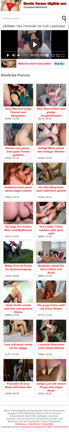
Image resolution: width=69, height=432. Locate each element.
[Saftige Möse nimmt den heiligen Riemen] (51, 145)
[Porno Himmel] (34, 10)
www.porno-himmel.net (33, 426)
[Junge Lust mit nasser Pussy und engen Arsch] (51, 380)
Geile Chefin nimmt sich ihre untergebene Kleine (18, 309)
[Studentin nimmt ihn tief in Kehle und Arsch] (51, 262)
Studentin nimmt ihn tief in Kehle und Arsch (51, 269)
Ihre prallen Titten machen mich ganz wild (51, 230)
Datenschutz (61, 426)
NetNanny (20, 424)
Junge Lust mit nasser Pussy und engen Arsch (51, 387)
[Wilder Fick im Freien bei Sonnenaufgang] (18, 262)
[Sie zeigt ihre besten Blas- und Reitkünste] (18, 223)
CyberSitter (47, 424)
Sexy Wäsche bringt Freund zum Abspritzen (18, 112)
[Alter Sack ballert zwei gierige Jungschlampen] (51, 105)
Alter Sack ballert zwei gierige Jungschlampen (51, 112)
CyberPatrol (34, 424)
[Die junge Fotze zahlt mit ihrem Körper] (51, 302)
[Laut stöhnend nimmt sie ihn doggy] (18, 341)
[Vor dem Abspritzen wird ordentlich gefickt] (51, 184)
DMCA (49, 426)
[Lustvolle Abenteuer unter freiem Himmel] (51, 341)
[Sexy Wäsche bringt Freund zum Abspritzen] (18, 105)
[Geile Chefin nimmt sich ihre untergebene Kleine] (18, 302)
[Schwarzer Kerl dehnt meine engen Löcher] (18, 184)
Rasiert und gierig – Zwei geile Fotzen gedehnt (18, 151)
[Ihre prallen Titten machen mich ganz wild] (51, 223)
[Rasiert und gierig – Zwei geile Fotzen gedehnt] (18, 145)
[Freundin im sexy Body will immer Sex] (18, 380)
